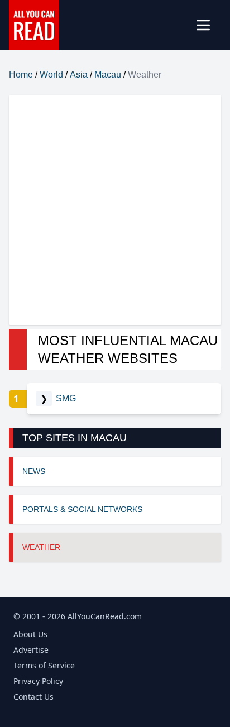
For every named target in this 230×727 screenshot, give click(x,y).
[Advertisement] (115, 210)
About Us (30, 634)
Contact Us (33, 696)
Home (21, 74)
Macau (107, 74)
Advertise (31, 649)
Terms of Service (44, 665)
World (51, 74)
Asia (79, 74)
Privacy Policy (38, 681)
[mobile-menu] (207, 25)
